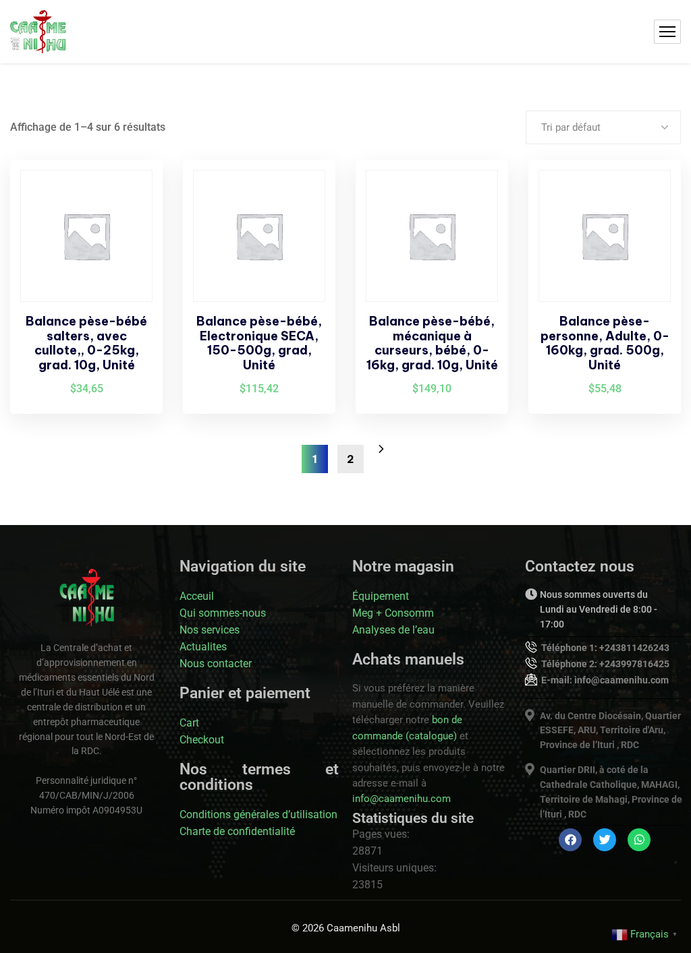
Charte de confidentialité (237, 831)
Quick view (129, 258)
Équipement (380, 596)
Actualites (203, 646)
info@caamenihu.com (401, 799)
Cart (189, 722)
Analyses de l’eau (393, 629)
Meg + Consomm (393, 613)
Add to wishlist (129, 227)
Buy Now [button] (129, 196)
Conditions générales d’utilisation (258, 814)
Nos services (209, 629)
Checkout (201, 739)
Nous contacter (215, 663)
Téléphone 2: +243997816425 (605, 663)
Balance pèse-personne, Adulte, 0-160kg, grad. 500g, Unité (605, 343)
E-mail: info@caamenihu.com (605, 680)
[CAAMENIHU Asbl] (38, 31)
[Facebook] (570, 839)
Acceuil (196, 596)
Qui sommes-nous (222, 613)
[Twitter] (604, 839)
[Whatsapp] (639, 839)
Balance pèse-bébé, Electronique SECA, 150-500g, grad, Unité (259, 343)
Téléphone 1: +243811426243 (605, 647)
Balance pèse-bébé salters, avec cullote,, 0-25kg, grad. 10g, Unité (86, 343)
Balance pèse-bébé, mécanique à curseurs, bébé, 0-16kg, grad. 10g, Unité (432, 343)
